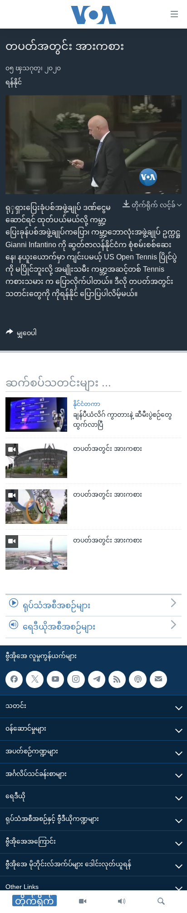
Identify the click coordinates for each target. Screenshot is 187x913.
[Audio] (121, 901)
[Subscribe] (158, 679)
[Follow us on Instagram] (75, 679)
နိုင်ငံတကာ (86, 403)
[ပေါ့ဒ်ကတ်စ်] (137, 679)
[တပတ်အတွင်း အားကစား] (36, 461)
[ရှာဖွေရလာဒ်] (161, 901)
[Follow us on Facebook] (14, 679)
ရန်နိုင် (13, 82)
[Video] (82, 901)
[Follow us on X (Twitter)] (34, 679)
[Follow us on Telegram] (96, 679)
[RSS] (117, 679)
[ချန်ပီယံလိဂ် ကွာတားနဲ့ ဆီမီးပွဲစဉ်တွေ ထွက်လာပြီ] (36, 414)
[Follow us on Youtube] (55, 679)
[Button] (21, 335)
